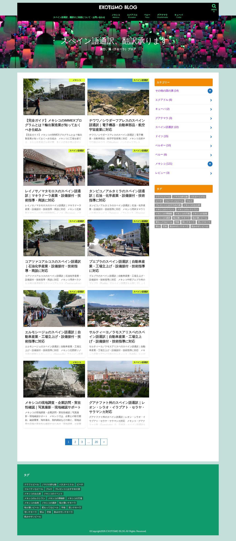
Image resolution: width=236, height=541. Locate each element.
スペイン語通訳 (167, 127)
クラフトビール (163, 196)
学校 (177, 222)
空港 (165, 226)
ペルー (147, 16)
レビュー (162, 172)
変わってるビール (164, 222)
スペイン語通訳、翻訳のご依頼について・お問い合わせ (79, 17)
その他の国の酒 (167, 90)
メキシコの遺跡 (163, 218)
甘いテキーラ (204, 222)
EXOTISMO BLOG (118, 7)
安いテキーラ (188, 222)
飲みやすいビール (200, 226)
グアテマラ (162, 16)
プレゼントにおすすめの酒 (168, 205)
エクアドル (132, 16)
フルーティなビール (174, 201)
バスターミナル (198, 196)
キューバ (178, 16)
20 (96, 441)
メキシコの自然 (200, 213)
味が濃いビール (200, 218)
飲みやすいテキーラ (179, 226)
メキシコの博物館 (164, 213)
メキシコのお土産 (191, 205)
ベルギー (163, 145)
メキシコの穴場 (182, 213)
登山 (158, 226)
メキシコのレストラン (187, 209)
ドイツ (161, 136)
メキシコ (116, 16)
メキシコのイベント (165, 209)
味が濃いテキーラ (181, 218)
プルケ (189, 201)
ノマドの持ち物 (180, 196)
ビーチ (159, 201)
